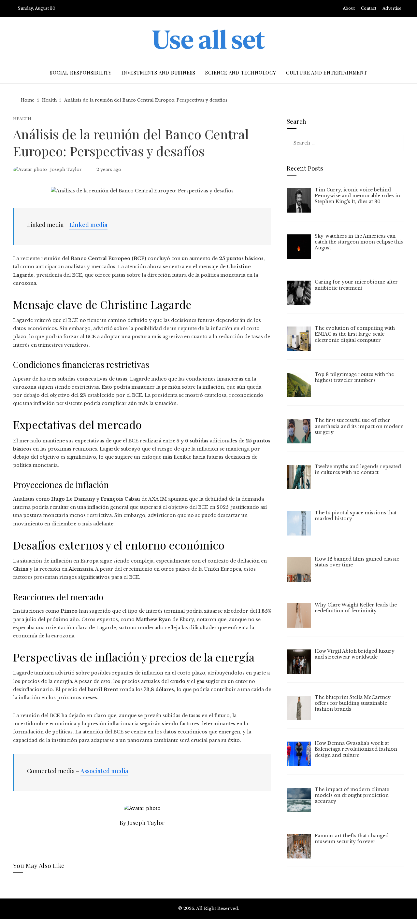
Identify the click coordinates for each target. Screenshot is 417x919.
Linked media (88, 225)
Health (22, 119)
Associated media (104, 771)
